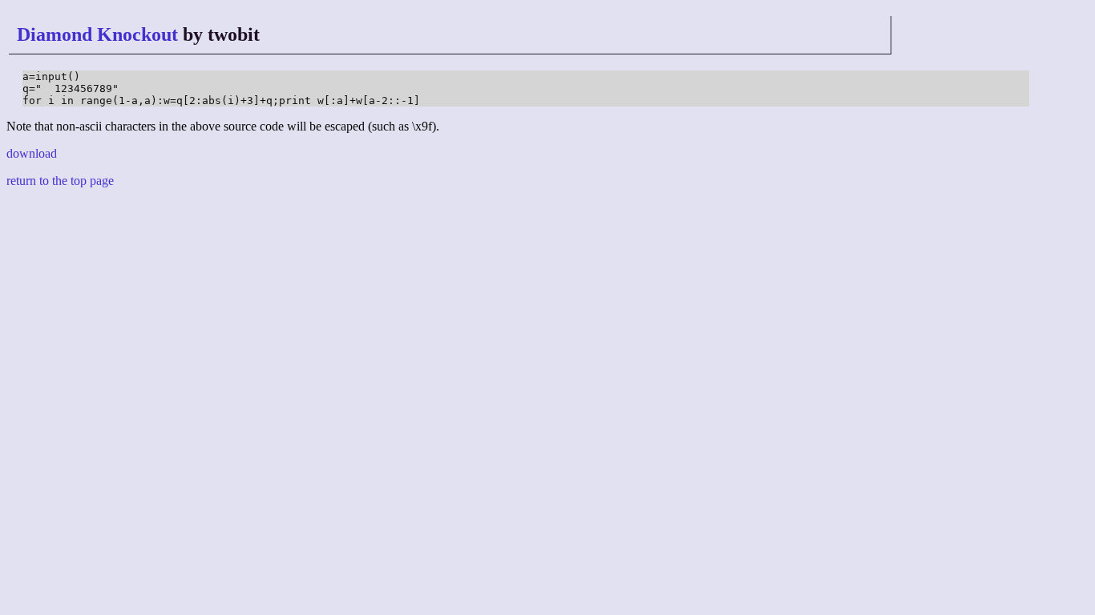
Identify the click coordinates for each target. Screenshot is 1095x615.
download (31, 153)
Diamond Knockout (97, 34)
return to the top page (60, 180)
